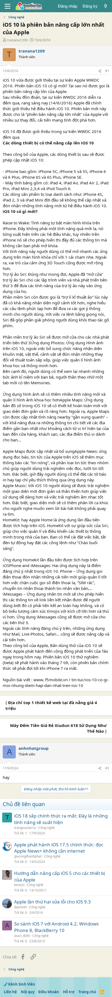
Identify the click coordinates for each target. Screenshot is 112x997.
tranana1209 (17, 40)
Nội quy (28, 991)
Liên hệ (10, 991)
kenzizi (19, 885)
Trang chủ (87, 991)
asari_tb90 (22, 935)
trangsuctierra (25, 827)
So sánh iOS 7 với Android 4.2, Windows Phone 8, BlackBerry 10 (56, 927)
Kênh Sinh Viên (21, 984)
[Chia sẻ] (99, 71)
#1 (107, 71)
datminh (20, 907)
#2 (107, 768)
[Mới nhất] (105, 6)
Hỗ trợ (68, 991)
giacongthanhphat (28, 856)
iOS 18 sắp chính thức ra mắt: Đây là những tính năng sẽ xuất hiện (61, 819)
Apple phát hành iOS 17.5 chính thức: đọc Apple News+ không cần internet (58, 847)
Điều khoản (48, 991)
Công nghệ (46, 827)
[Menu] (7, 6)
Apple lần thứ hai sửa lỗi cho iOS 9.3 (52, 902)
